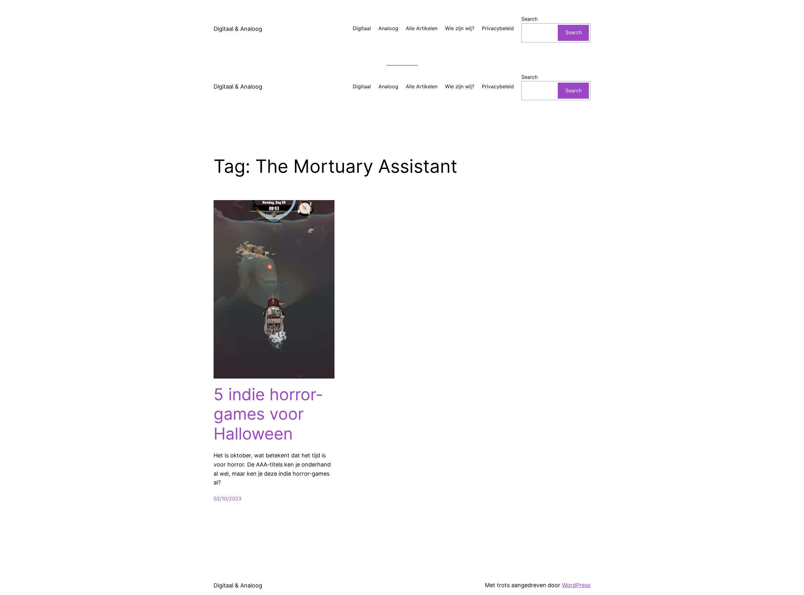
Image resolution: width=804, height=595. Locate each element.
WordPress (576, 585)
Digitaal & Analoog (238, 28)
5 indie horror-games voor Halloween (268, 414)
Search (529, 19)
